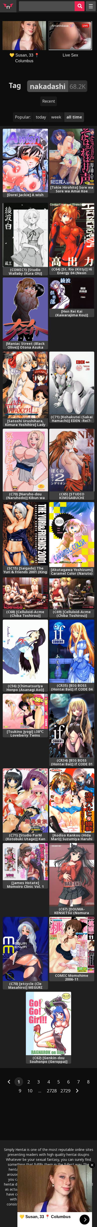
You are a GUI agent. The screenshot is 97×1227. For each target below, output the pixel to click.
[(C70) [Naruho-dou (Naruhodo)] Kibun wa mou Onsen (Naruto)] (25, 460)
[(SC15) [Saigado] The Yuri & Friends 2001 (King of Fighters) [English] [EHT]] (25, 534)
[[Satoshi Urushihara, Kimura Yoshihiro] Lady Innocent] (25, 385)
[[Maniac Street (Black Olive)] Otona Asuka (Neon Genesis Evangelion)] (25, 309)
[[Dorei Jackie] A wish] (25, 160)
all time (74, 117)
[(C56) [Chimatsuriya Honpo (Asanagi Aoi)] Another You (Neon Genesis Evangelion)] (25, 651)
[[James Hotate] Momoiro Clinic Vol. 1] (25, 861)
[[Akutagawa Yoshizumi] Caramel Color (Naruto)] (71, 534)
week (56, 117)
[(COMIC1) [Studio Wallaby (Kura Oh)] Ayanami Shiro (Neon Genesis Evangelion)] (25, 235)
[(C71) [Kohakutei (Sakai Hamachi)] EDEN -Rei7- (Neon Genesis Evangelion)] (71, 383)
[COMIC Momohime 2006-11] (71, 945)
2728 (52, 1091)
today (41, 117)
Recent (48, 101)
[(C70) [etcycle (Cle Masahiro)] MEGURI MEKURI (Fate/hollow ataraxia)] (25, 949)
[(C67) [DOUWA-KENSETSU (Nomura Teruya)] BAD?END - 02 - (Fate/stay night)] (71, 874)
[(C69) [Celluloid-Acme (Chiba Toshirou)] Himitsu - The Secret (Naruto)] (71, 593)
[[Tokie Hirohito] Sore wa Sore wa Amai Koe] (71, 157)
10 (29, 1091)
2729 (65, 1091)
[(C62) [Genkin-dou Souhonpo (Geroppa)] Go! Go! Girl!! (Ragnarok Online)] (48, 1023)
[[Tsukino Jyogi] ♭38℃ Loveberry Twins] (25, 711)
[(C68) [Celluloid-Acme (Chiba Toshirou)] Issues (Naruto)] (25, 593)
